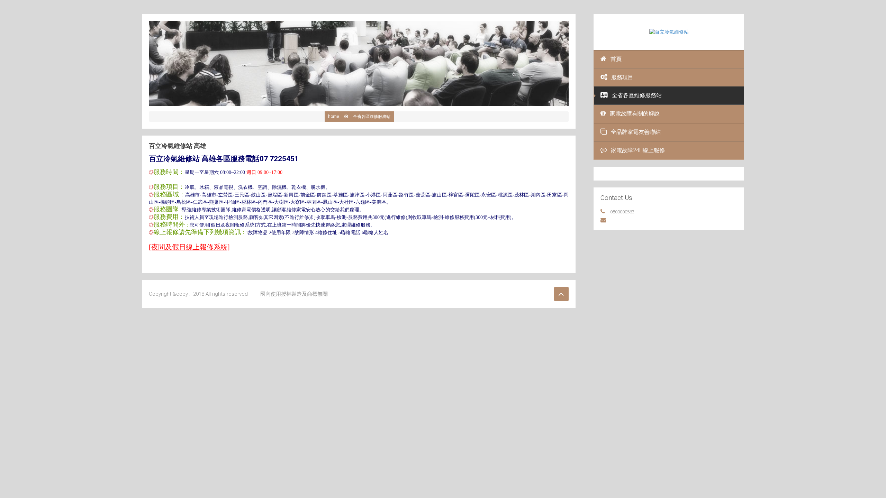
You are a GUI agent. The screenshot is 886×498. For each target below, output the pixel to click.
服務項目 (622, 77)
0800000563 (622, 211)
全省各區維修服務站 (637, 95)
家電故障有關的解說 (635, 113)
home (333, 116)
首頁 (616, 59)
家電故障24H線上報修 (638, 150)
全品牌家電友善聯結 (636, 132)
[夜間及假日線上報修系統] (189, 247)
